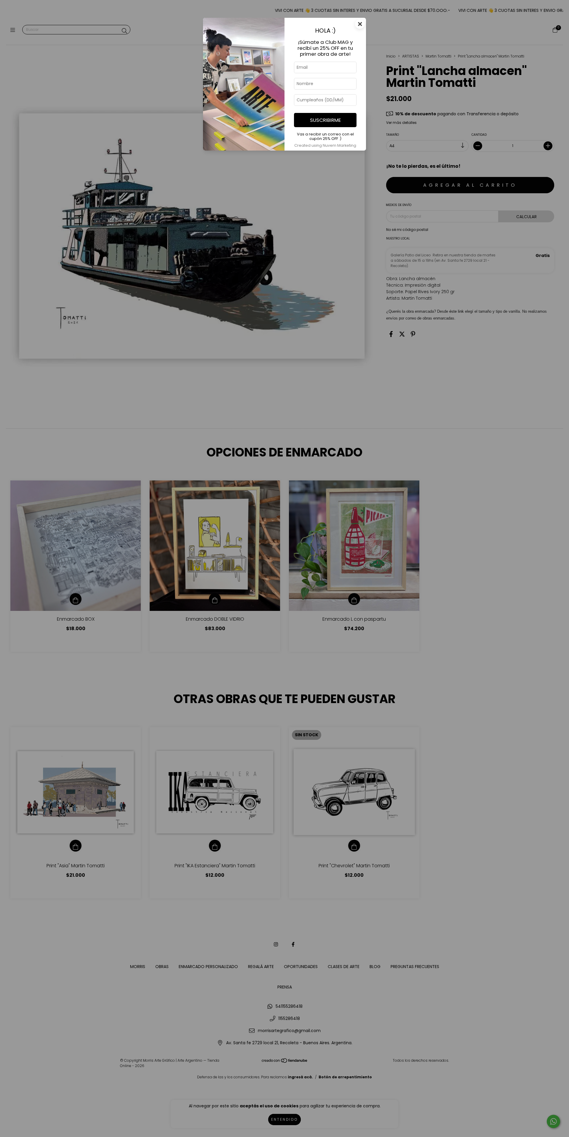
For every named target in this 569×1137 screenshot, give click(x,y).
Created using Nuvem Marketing (325, 145)
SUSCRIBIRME (325, 120)
